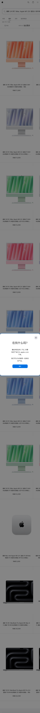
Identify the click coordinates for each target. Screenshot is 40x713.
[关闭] (36, 338)
